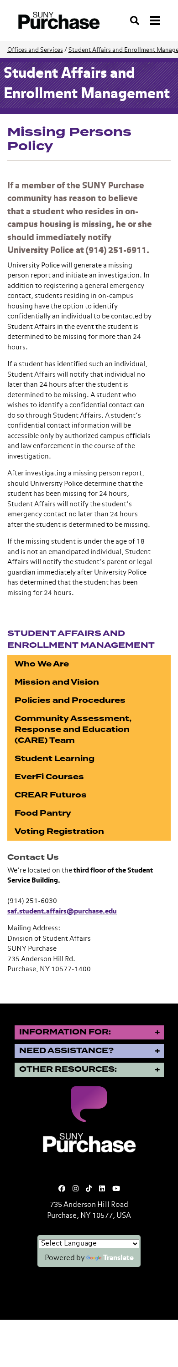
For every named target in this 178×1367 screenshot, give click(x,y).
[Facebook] (62, 1189)
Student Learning (54, 758)
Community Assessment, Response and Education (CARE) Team (73, 729)
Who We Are (42, 664)
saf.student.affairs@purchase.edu (62, 911)
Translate (118, 1258)
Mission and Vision (57, 682)
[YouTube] (116, 1189)
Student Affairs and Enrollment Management (81, 639)
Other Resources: (68, 1069)
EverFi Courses (49, 776)
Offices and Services (35, 50)
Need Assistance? (66, 1050)
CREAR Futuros (51, 795)
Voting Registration (59, 831)
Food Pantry (43, 813)
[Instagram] (75, 1189)
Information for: (65, 1032)
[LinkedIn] (102, 1189)
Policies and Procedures (70, 700)
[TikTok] (88, 1189)
